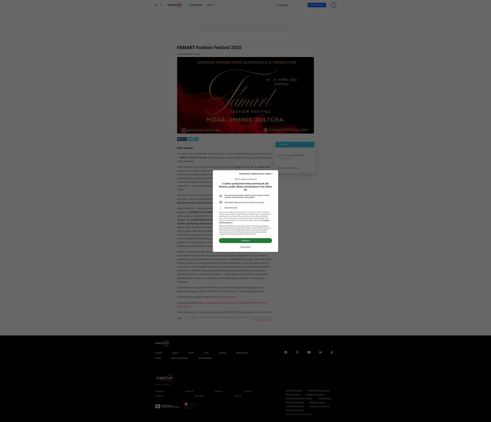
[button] (245, 208)
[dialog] (245, 211)
